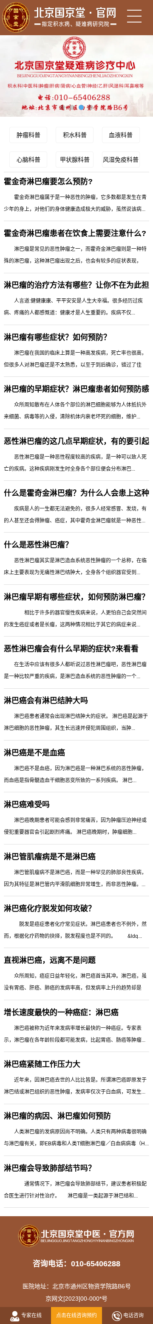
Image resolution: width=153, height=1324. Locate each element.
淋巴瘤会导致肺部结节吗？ (50, 1168)
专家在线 (31, 1315)
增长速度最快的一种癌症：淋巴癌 (61, 1012)
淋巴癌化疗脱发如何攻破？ (50, 908)
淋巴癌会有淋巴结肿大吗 (46, 700)
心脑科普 (28, 159)
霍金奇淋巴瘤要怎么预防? (48, 181)
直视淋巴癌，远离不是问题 (50, 960)
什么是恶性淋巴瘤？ (38, 545)
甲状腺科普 (75, 159)
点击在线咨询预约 (76, 1315)
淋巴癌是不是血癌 (34, 753)
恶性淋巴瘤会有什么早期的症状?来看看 (71, 649)
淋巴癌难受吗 (27, 804)
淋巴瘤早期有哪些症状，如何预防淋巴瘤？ (76, 597)
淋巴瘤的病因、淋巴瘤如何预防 (57, 1116)
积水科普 (75, 135)
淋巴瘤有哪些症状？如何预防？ (57, 337)
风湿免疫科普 (121, 159)
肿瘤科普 (28, 135)
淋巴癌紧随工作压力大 (42, 1064)
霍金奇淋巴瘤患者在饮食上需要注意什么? (75, 233)
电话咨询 (133, 1315)
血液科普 (121, 135)
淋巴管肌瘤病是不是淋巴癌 (50, 857)
